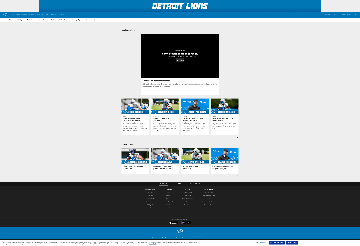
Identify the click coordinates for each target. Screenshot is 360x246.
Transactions (169, 208)
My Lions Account (187, 192)
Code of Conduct (150, 211)
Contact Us (150, 192)
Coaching (168, 198)
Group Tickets (187, 204)
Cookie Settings (261, 242)
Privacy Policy (149, 208)
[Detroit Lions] (180, 231)
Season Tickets (187, 195)
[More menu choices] (66, 15)
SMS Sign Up (150, 204)
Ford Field (208, 198)
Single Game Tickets (187, 198)
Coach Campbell (169, 201)
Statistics (168, 204)
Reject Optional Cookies (277, 242)
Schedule (168, 195)
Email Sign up (149, 201)
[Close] (357, 242)
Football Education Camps (208, 195)
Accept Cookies (292, 242)
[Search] (323, 14)
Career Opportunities (150, 198)
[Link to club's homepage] (5, 14)
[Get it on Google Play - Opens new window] (186, 223)
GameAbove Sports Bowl (208, 201)
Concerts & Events (208, 204)
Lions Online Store (208, 192)
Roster (168, 192)
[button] (180, 60)
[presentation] (237, 138)
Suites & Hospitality (187, 201)
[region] (180, 242)
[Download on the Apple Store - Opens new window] (173, 223)
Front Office (150, 195)
